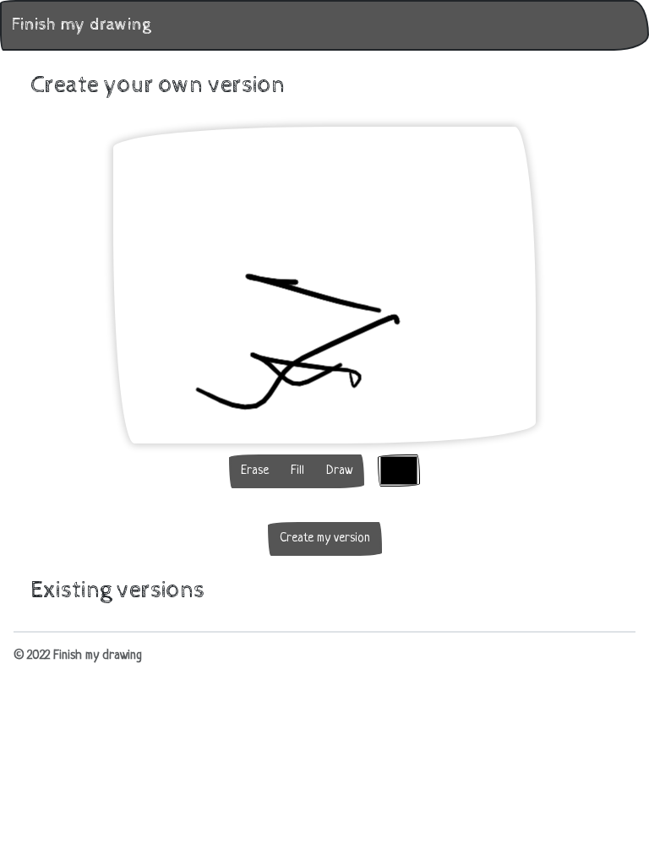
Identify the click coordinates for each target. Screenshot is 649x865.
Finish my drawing (81, 25)
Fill (297, 471)
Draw (339, 471)
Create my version (325, 538)
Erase (255, 471)
